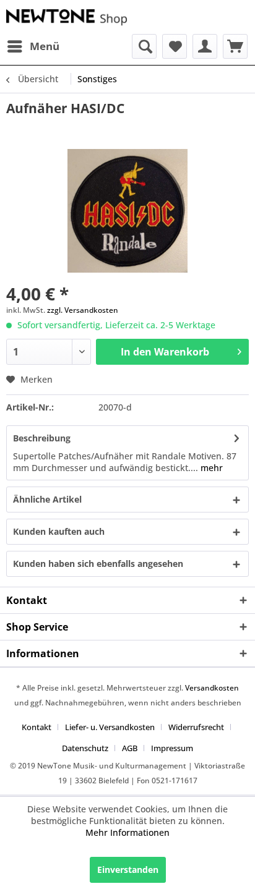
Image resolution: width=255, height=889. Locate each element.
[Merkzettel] (174, 46)
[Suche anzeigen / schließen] (144, 46)
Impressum (172, 748)
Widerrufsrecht (196, 727)
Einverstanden (127, 869)
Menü (44, 46)
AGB (129, 748)
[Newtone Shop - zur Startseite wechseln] (66, 17)
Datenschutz (85, 748)
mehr (210, 468)
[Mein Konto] (204, 46)
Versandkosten (212, 688)
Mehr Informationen (127, 832)
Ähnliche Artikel (47, 499)
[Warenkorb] (235, 46)
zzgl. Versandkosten (82, 310)
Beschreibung (42, 438)
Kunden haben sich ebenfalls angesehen (98, 563)
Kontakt (36, 727)
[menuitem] (33, 46)
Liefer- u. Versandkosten (110, 727)
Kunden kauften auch (59, 531)
